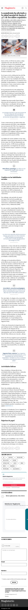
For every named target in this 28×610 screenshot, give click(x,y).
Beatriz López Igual (5, 33)
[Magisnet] (10, 8)
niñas (22, 463)
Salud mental (16, 469)
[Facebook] (2, 605)
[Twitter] (5, 605)
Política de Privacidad (15, 579)
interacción (6, 463)
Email (3, 561)
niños (4, 466)
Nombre (3, 570)
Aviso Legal (24, 579)
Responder (7, 596)
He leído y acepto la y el (14, 579)
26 (3, 457)
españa (14, 460)
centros (10, 457)
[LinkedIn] (11, 605)
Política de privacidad (16, 487)
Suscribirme (14, 485)
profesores (6, 469)
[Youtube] (17, 605)
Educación (5, 460)
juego (14, 463)
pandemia (12, 466)
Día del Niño (20, 457)
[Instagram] (14, 605)
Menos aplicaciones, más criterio (15, 496)
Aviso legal (8, 487)
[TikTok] (8, 605)
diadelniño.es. (9, 406)
